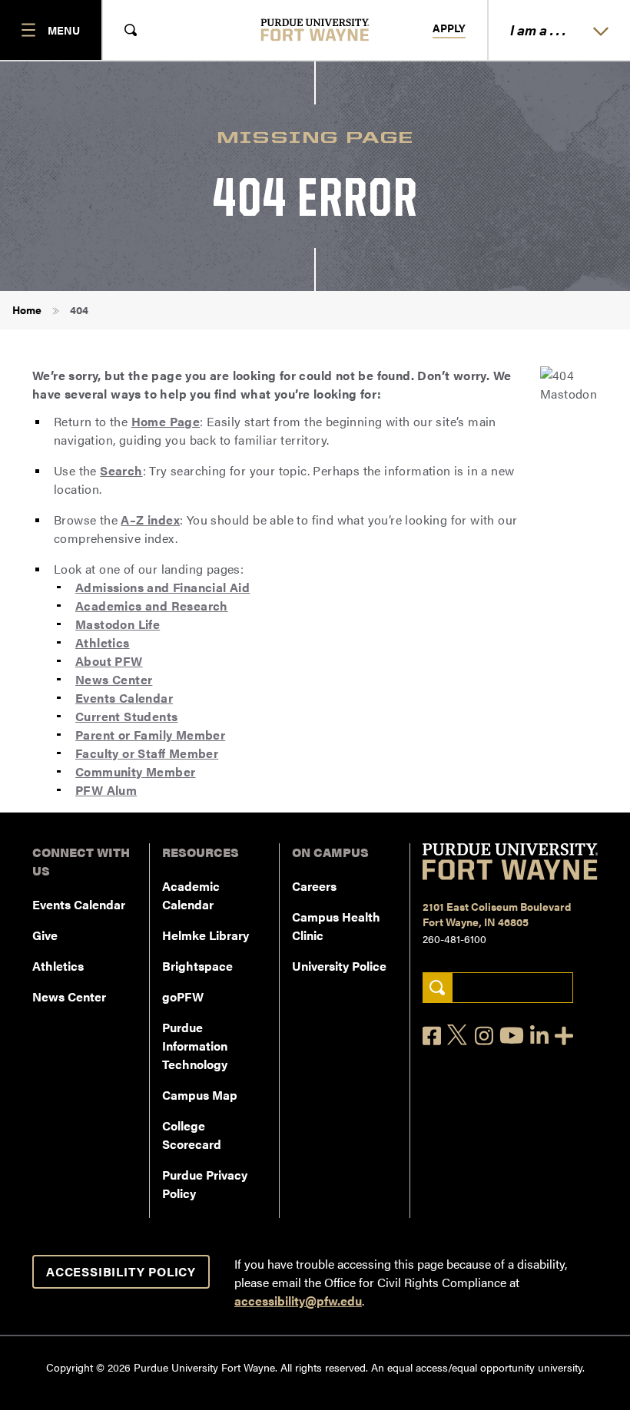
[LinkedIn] (539, 1035)
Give (45, 935)
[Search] (438, 988)
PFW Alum (106, 790)
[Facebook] (432, 1035)
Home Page (166, 421)
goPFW (183, 996)
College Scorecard (191, 1135)
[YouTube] (511, 1035)
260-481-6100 (454, 938)
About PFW (109, 661)
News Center (113, 679)
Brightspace (197, 966)
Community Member (135, 771)
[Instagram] (484, 1035)
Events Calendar (124, 698)
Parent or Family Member (150, 734)
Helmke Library (205, 935)
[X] (458, 1035)
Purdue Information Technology (194, 1045)
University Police (339, 966)
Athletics (102, 642)
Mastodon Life (117, 624)
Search (121, 470)
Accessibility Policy (121, 1271)
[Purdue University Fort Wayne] (315, 29)
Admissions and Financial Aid (162, 587)
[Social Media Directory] (564, 1035)
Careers (314, 886)
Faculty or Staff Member (146, 753)
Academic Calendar (191, 895)
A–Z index (150, 519)
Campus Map (199, 1095)
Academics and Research (151, 605)
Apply (449, 28)
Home (26, 309)
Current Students (126, 716)
